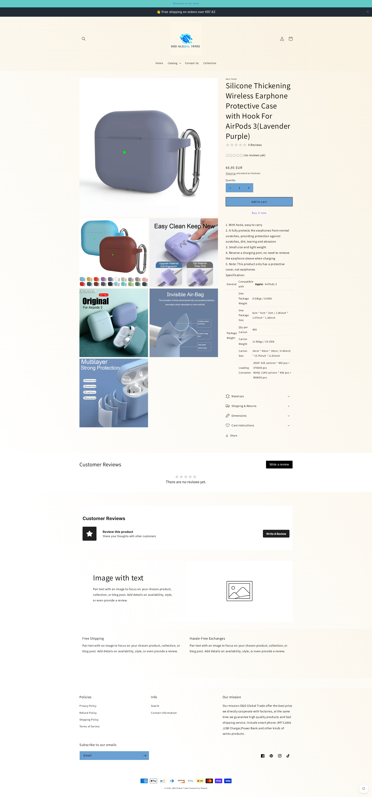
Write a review (279, 464)
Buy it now (259, 213)
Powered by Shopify (198, 788)
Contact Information (164, 713)
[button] (83, 39)
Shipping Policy (89, 719)
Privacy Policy (87, 706)
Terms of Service (89, 726)
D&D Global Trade (180, 788)
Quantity (230, 180)
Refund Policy (88, 713)
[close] (367, 11)
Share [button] (233, 435)
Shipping (231, 173)
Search (155, 706)
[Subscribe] (144, 755)
